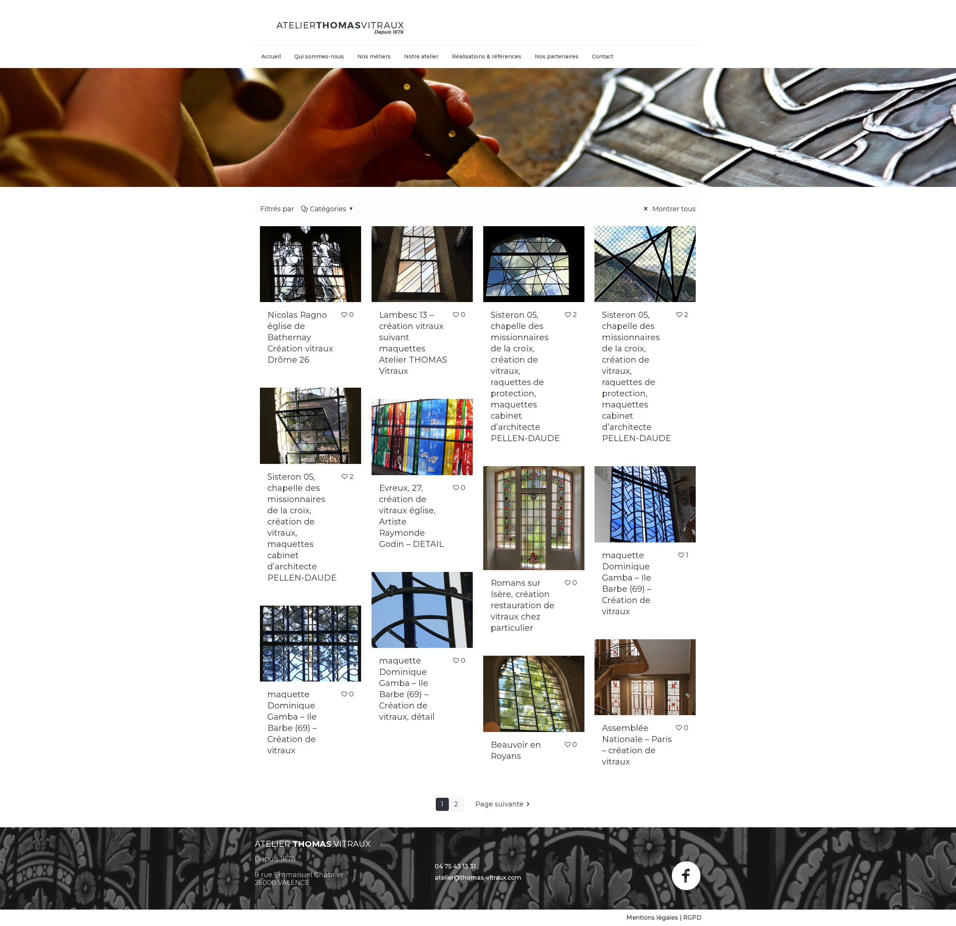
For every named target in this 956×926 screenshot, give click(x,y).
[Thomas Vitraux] (340, 26)
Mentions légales (652, 917)
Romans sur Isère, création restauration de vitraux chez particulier (523, 605)
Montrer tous (673, 209)
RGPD (692, 917)
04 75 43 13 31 (455, 866)
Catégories (328, 209)
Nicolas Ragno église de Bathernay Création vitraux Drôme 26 (300, 337)
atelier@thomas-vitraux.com (478, 877)
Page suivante (499, 804)
